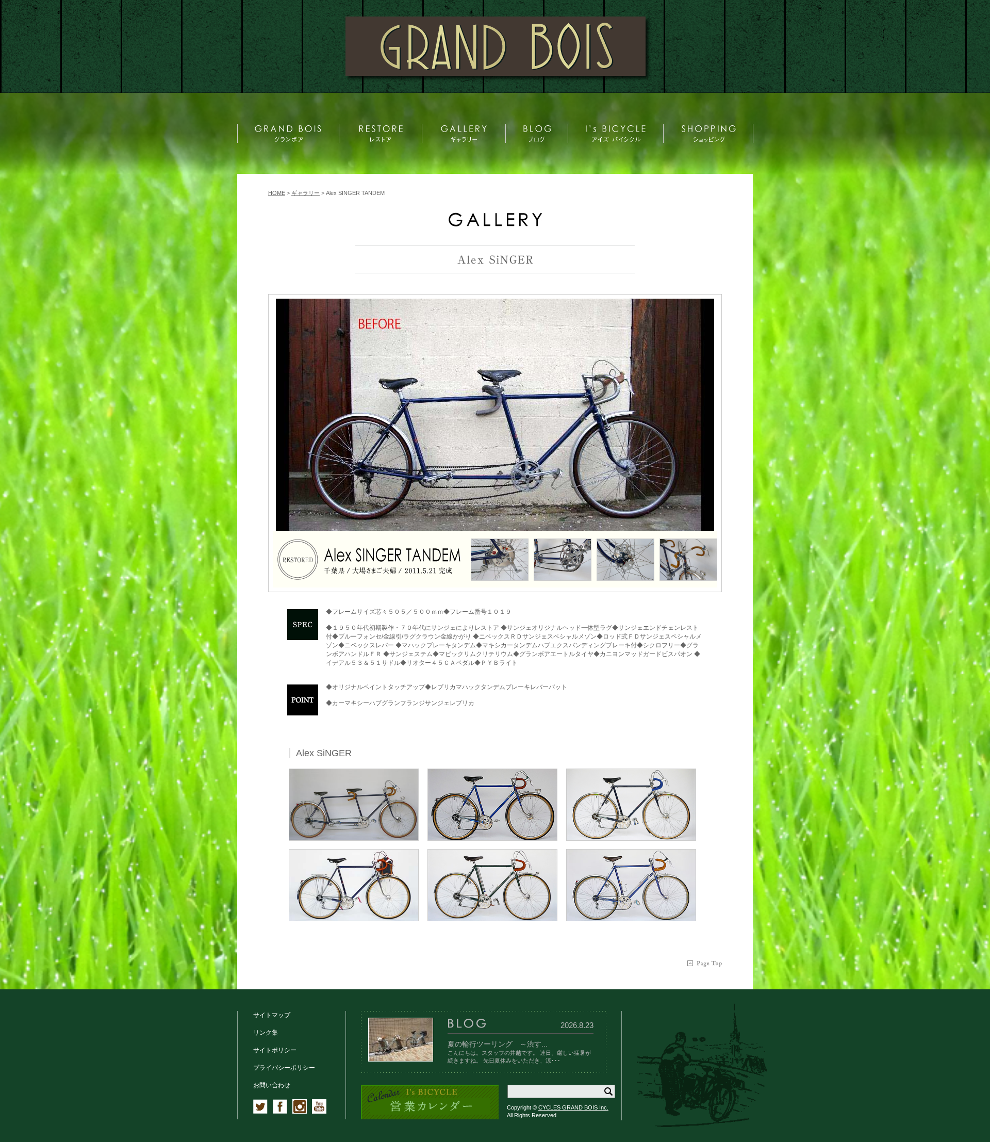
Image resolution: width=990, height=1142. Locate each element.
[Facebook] (280, 1111)
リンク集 (265, 1032)
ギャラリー (305, 193)
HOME (276, 193)
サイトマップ (271, 1015)
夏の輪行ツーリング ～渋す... (498, 1044)
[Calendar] (430, 1117)
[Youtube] (319, 1111)
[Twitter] (260, 1111)
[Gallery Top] (495, 224)
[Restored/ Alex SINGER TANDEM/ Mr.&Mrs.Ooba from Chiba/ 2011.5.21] (495, 415)
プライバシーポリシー (284, 1067)
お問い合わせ (271, 1085)
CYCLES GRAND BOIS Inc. (573, 1107)
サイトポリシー (274, 1050)
